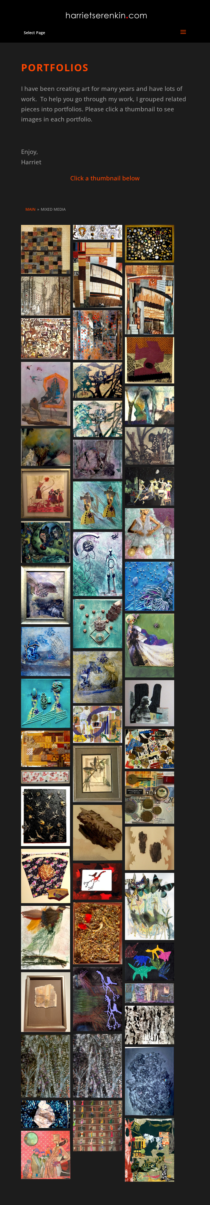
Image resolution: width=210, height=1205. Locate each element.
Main (30, 209)
